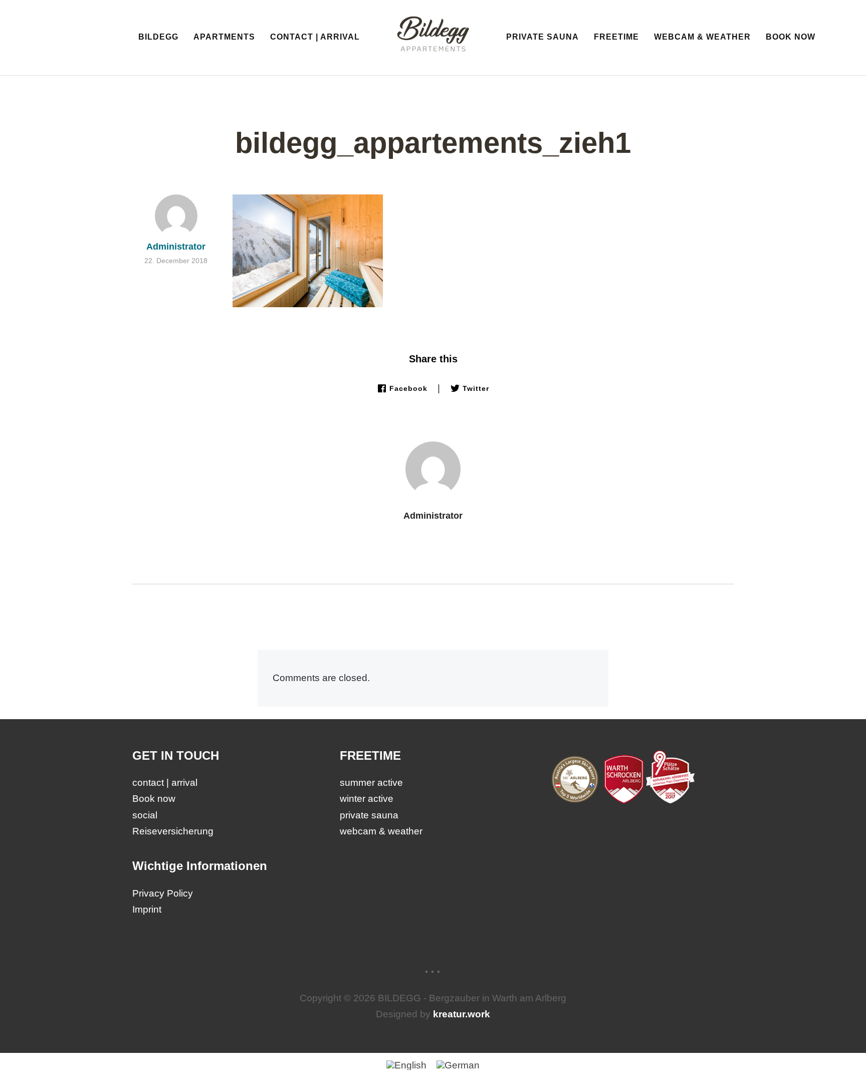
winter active (366, 798)
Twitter (476, 388)
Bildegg (158, 37)
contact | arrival (315, 37)
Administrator (433, 516)
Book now (790, 37)
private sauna (542, 37)
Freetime (616, 37)
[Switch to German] (458, 1065)
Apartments (224, 37)
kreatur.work (461, 1014)
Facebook (408, 388)
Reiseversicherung (172, 831)
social (144, 815)
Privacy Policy (162, 893)
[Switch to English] (406, 1065)
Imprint (146, 909)
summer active (371, 782)
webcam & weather (702, 37)
